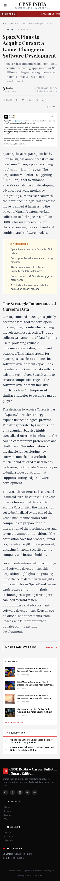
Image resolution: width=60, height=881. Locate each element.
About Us (8, 832)
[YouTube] (27, 792)
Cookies (38, 875)
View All (50, 647)
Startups (15, 23)
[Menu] (5, 5)
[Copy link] (43, 100)
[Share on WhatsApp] (36, 100)
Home (5, 23)
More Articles (12, 722)
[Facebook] (12, 792)
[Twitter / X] (5, 792)
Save (52, 107)
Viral (6, 819)
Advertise (8, 840)
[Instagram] (20, 792)
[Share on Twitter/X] (23, 100)
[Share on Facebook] (16, 100)
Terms (29, 875)
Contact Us (9, 836)
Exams (7, 811)
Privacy (21, 875)
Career (7, 807)
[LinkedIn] (34, 792)
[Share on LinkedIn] (30, 100)
